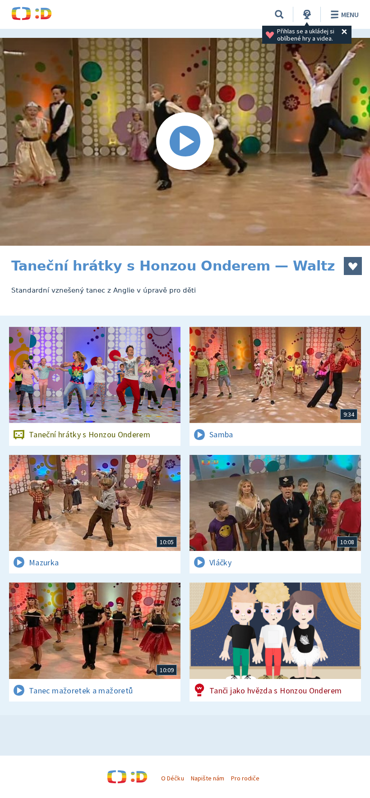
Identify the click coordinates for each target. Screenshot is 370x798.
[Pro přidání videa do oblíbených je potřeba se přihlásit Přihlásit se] (353, 266)
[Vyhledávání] (279, 14)
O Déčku (172, 778)
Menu (350, 14)
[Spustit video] (185, 142)
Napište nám (207, 778)
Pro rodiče (245, 778)
